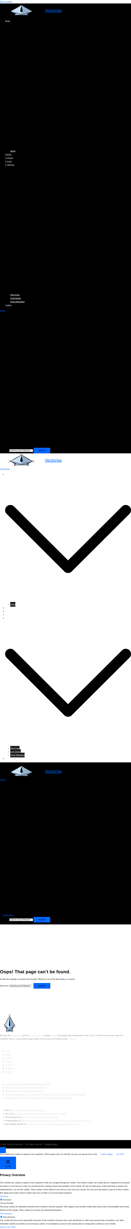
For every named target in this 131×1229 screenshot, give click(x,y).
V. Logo (8, 161)
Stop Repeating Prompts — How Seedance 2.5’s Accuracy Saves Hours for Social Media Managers (45, 1094)
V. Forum (9, 158)
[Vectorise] (21, 10)
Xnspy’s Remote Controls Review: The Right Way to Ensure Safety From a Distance (55, 1121)
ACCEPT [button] (120, 1154)
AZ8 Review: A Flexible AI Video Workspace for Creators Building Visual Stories (38, 1098)
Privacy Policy (51, 1144)
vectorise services (36, 1035)
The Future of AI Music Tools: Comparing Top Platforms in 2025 (40, 1114)
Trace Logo (15, 295)
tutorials (54, 1035)
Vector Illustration (17, 302)
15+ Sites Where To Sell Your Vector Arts (28, 1110)
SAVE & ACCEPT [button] (8, 1227)
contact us (72, 1039)
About (12, 151)
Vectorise (53, 10)
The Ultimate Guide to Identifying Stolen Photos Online (27, 1084)
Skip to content (6, 2)
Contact (8, 305)
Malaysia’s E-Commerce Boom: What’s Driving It (25, 1087)
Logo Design (15, 298)
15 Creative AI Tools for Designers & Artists (40, 1117)
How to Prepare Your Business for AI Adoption (24, 1091)
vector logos (16, 1035)
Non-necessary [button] (6, 1213)
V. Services (9, 165)
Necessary (7, 1200)
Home (7, 21)
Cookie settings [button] (106, 1154)
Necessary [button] (4, 1196)
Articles (8, 154)
